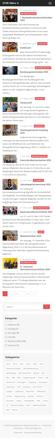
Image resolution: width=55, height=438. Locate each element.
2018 (8, 364)
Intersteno (10, 387)
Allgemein (38, 180)
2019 (15, 364)
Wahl (28, 405)
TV (7, 405)
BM (13, 377)
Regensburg (20, 396)
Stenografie (29, 400)
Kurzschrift (37, 387)
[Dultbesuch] (10, 47)
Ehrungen (38, 126)
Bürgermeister (29, 377)
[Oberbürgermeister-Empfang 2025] (10, 130)
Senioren (10, 400)
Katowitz (26, 387)
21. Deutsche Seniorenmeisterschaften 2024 (35, 268)
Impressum (18, 432)
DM (47, 377)
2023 (28, 364)
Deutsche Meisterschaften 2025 (35, 160)
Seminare (12, 345)
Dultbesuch (25, 47)
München (30, 391)
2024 (35, 364)
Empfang (32, 382)
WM (7, 410)
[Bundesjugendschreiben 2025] (10, 70)
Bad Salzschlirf (24, 373)
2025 (41, 364)
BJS (43, 373)
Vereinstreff (26, 102)
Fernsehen (43, 382)
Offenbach (41, 391)
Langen (9, 391)
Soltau (19, 400)
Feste (40, 232)
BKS (7, 377)
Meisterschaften (28, 14)
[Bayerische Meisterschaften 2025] (10, 210)
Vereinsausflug (17, 405)
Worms (15, 410)
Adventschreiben (13, 368)
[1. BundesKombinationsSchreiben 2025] (10, 15)
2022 (21, 364)
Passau (9, 396)
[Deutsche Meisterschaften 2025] (10, 159)
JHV (19, 387)
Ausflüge (42, 44)
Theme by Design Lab (33, 428)
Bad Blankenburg (30, 368)
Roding (31, 396)
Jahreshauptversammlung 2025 (35, 184)
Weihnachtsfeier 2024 (30, 236)
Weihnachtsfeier (40, 405)
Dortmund (10, 382)
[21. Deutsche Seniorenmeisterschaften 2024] (10, 263)
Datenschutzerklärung (32, 432)
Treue (45, 400)
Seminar (39, 396)
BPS (19, 377)
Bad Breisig (11, 373)
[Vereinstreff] (10, 104)
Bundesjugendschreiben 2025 (34, 72)
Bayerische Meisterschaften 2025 (36, 212)
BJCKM (36, 373)
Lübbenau (19, 391)
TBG (38, 400)
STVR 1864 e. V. (11, 3)
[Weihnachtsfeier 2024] (10, 235)
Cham (40, 377)
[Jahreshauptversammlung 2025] (10, 184)
